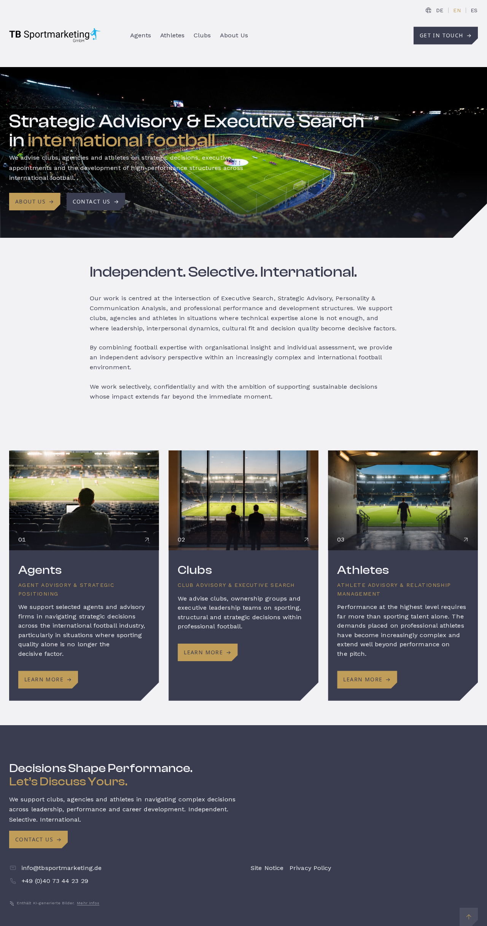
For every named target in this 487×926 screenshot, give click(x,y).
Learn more (48, 679)
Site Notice (267, 868)
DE (440, 10)
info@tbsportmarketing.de (61, 868)
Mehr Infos (88, 902)
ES (474, 10)
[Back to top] (469, 917)
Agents (40, 570)
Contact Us (96, 201)
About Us (34, 201)
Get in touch (446, 35)
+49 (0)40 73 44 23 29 (54, 880)
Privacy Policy (310, 868)
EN (457, 10)
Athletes (363, 570)
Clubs (195, 570)
